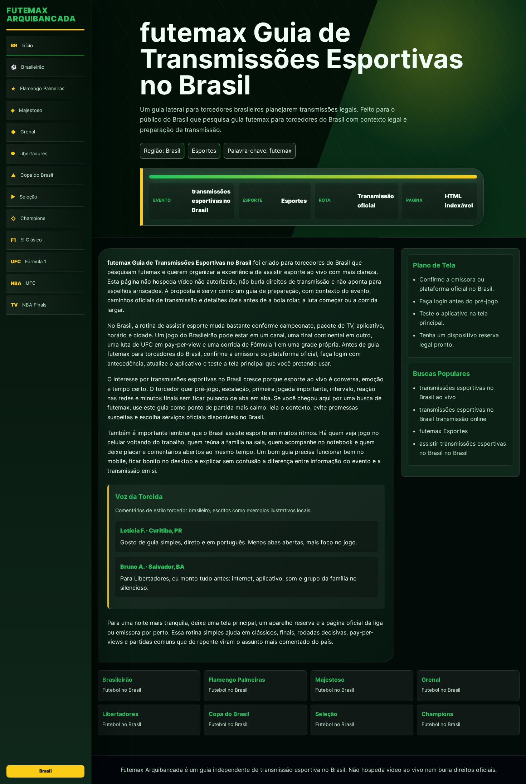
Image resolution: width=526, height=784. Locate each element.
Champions (28, 218)
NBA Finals (29, 305)
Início (22, 46)
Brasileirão (27, 67)
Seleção (24, 197)
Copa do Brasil (32, 175)
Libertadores (29, 154)
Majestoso (26, 110)
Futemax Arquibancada (41, 14)
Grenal (23, 132)
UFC (23, 283)
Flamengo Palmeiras (37, 89)
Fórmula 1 (28, 262)
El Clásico (26, 240)
